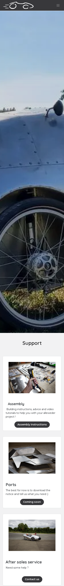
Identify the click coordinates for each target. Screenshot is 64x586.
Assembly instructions (32, 424)
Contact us (32, 579)
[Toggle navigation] (58, 5)
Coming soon (32, 501)
